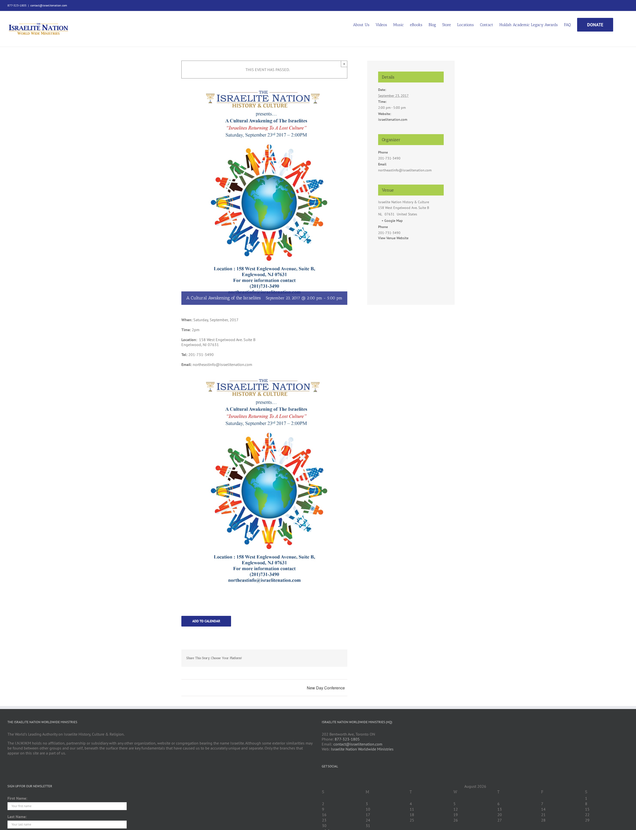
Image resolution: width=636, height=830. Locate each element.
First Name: (17, 798)
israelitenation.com (392, 119)
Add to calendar (206, 621)
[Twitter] (329, 778)
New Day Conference (326, 688)
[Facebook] (323, 778)
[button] (620, 24)
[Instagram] (343, 778)
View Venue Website (393, 238)
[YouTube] (336, 778)
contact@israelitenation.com (48, 5)
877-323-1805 (347, 739)
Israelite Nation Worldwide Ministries (362, 749)
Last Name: (17, 816)
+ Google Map (392, 220)
